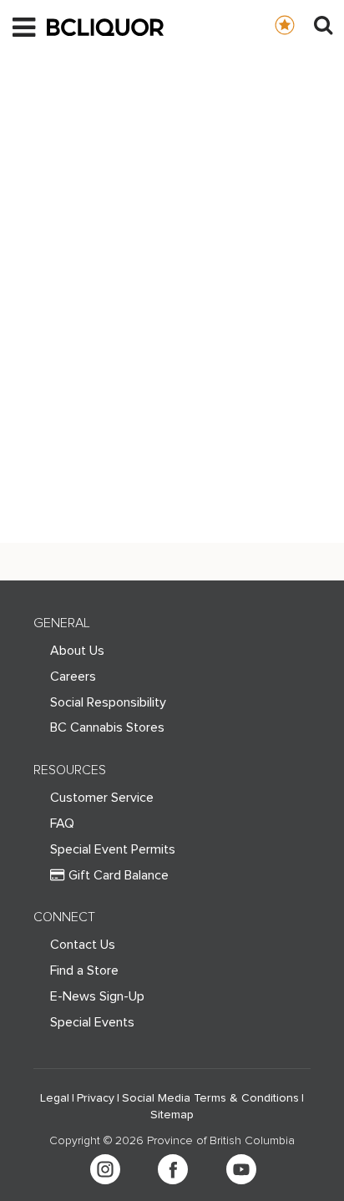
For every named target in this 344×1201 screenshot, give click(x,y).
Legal (54, 1098)
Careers (73, 676)
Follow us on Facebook (173, 1169)
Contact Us (82, 944)
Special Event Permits (112, 849)
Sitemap (172, 1115)
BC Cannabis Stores (107, 727)
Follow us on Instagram (105, 1169)
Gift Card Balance (118, 875)
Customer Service (102, 797)
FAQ (62, 823)
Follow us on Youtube (241, 1169)
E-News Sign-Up (97, 996)
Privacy (95, 1098)
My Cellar (301, 24)
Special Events (92, 1022)
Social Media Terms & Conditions (210, 1098)
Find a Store (84, 970)
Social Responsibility (108, 702)
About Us (77, 650)
